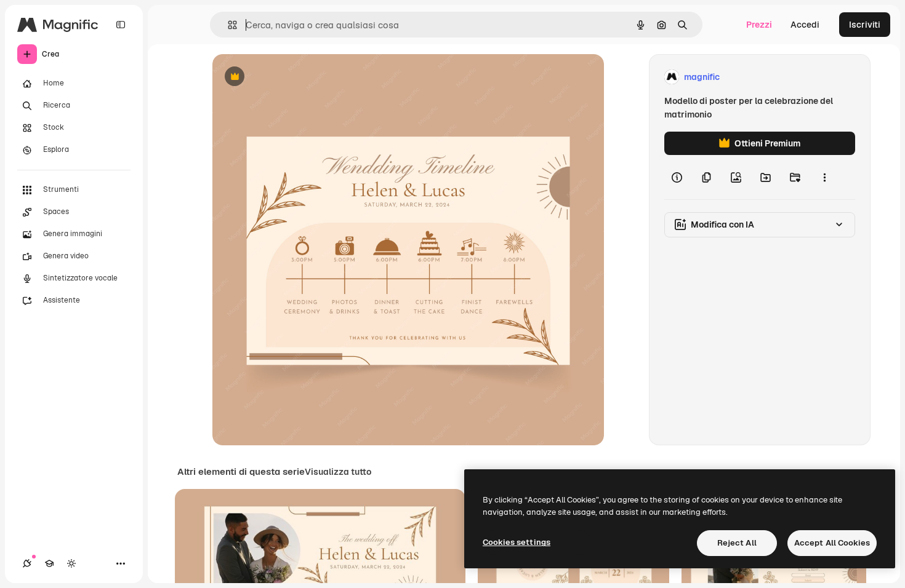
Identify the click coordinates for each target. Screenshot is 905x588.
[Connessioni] (27, 563)
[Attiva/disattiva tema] (71, 563)
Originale (293, 77)
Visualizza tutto (338, 471)
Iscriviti (864, 24)
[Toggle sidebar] (121, 24)
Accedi (804, 24)
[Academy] (49, 563)
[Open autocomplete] (227, 25)
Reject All (737, 543)
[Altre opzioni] (824, 177)
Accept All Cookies (832, 543)
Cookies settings (516, 542)
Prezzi (759, 24)
